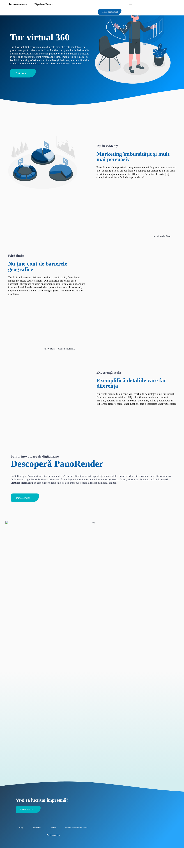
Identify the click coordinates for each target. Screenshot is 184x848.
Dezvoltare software (18, 4)
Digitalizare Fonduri (43, 4)
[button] (88, 12)
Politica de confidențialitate (76, 827)
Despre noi (36, 827)
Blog (21, 827)
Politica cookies (53, 835)
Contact (53, 827)
